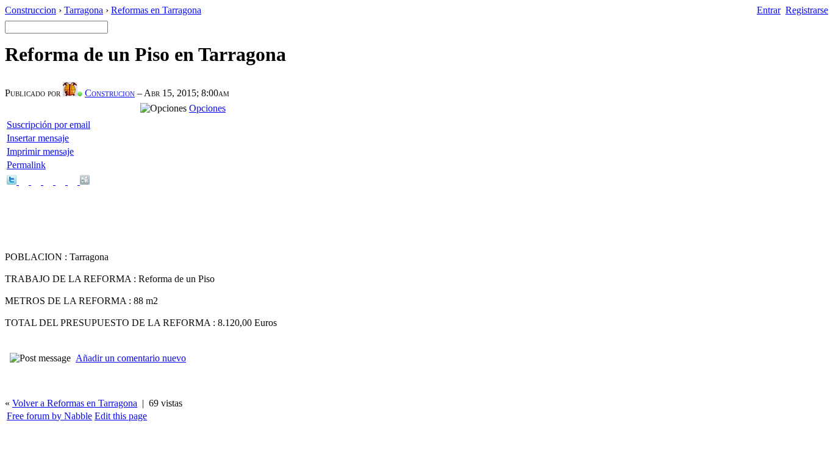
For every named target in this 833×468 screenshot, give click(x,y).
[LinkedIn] (74, 181)
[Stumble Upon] (61, 181)
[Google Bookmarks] (49, 181)
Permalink (26, 165)
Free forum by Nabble (49, 416)
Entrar (769, 10)
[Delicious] (37, 181)
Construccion (30, 10)
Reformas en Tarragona (156, 10)
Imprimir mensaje (40, 151)
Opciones (207, 108)
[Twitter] (13, 181)
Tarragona (83, 10)
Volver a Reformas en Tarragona (74, 403)
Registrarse (806, 10)
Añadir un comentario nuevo (131, 358)
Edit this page (121, 416)
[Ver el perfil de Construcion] (72, 93)
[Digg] (85, 181)
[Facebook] (25, 181)
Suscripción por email (48, 124)
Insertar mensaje (38, 138)
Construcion (110, 93)
